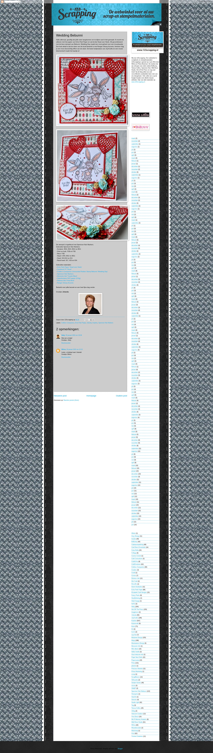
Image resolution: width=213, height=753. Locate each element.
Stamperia (134, 694)
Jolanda (89, 323)
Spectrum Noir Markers (65, 274)
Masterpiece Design (137, 643)
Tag (132, 705)
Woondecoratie (136, 728)
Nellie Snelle (135, 652)
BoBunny (134, 541)
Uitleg (133, 711)
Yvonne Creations (137, 736)
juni (132, 152)
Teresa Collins (136, 708)
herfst (133, 604)
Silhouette (134, 680)
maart (133, 138)
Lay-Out (134, 635)
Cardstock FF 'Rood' (64, 269)
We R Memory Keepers (138, 719)
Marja (133, 640)
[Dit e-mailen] (85, 320)
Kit (132, 629)
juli (132, 149)
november (134, 141)
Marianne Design (136, 637)
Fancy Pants (135, 595)
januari (133, 164)
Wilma (63, 349)
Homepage (91, 396)
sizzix (133, 685)
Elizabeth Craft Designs (139, 592)
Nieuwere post (60, 396)
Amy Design (135, 536)
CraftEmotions (136, 564)
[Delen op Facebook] (91, 320)
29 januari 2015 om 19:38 (74, 335)
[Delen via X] (89, 320)
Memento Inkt (135, 646)
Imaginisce (134, 612)
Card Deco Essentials (138, 547)
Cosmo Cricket (136, 556)
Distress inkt (135, 578)
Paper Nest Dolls (136, 657)
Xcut (132, 733)
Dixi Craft (134, 581)
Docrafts (134, 584)
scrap (133, 674)
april (132, 155)
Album (133, 533)
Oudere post (121, 396)
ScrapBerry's (135, 677)
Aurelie (133, 539)
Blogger (120, 748)
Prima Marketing (136, 671)
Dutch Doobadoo (136, 587)
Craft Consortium (136, 558)
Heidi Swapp (135, 601)
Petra (133, 663)
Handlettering (135, 598)
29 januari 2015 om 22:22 (74, 349)
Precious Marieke (137, 668)
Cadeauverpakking (137, 544)
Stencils (134, 699)
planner (133, 666)
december (134, 166)
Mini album (134, 649)
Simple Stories (136, 682)
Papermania (135, 660)
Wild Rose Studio (137, 722)
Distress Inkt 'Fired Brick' (65, 280)
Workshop (134, 730)
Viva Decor (135, 716)
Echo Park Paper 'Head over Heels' (69, 267)
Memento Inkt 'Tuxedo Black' (67, 276)
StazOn (133, 697)
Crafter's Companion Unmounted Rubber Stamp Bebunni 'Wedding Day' (82, 271)
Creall (133, 573)
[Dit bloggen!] (87, 320)
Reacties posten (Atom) (71, 400)
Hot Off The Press (137, 609)
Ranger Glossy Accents (65, 283)
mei (132, 186)
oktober (133, 172)
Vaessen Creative (137, 714)
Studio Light (135, 702)
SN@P (133, 688)
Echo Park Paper (80, 323)
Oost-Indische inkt (137, 654)
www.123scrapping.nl (138, 82)
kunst (133, 632)
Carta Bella (135, 550)
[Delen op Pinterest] (93, 320)
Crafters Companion (67, 323)
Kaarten (95, 323)
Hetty (63, 335)
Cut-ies (133, 575)
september (134, 144)
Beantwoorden (66, 343)
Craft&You (134, 561)
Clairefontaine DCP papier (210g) (69, 278)
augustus (134, 147)
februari (133, 161)
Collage (133, 553)
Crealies (134, 570)
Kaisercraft (134, 623)
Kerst (133, 626)
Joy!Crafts (134, 618)
